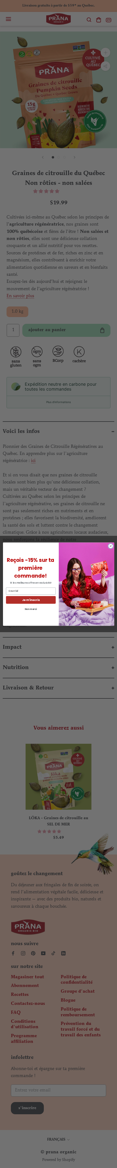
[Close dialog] (110, 545)
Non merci (30, 609)
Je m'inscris (30, 600)
